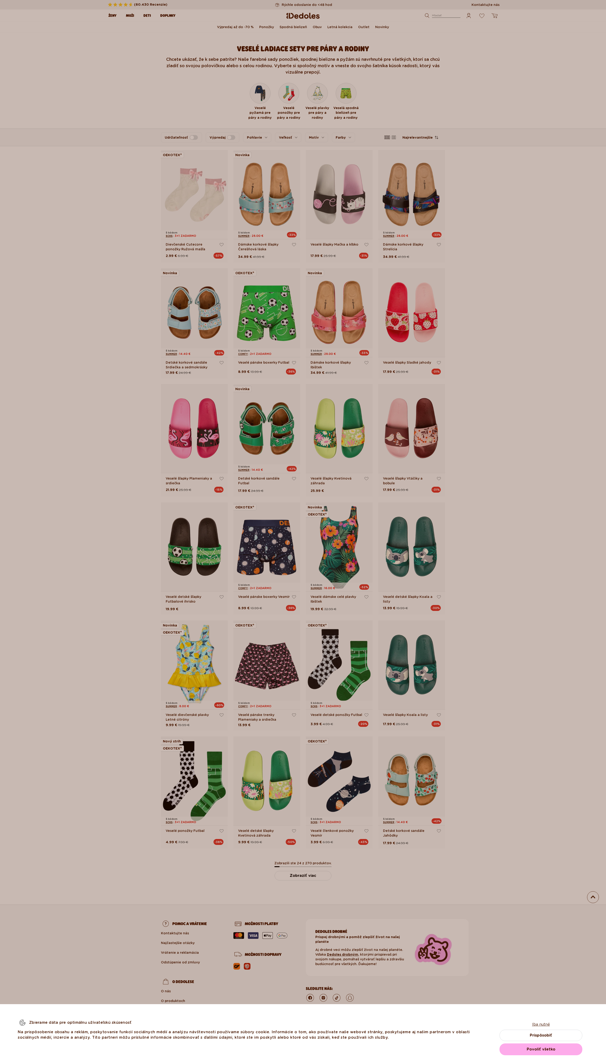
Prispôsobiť (541, 1035)
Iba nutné (541, 1024)
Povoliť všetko (541, 1049)
